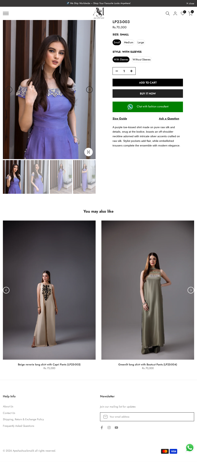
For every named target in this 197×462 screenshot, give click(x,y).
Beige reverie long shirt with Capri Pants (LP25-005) (49, 364)
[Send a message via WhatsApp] (189, 447)
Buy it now (148, 93)
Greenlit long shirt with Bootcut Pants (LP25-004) (147, 364)
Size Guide (120, 118)
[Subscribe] (187, 416)
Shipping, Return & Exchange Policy (23, 419)
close (8, 3)
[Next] (89, 89)
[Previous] (9, 89)
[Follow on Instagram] (109, 427)
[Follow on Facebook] (102, 427)
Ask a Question (169, 118)
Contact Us (9, 413)
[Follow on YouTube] (116, 427)
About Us (8, 406)
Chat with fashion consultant (152, 106)
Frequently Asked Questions (18, 426)
